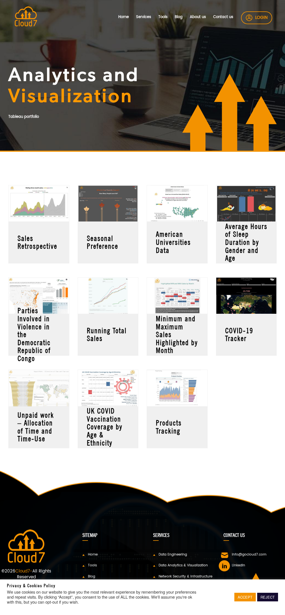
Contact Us (234, 535)
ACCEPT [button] (245, 597)
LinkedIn (238, 565)
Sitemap (89, 535)
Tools (163, 17)
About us (198, 17)
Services (143, 17)
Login (261, 17)
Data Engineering (173, 554)
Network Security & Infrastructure (185, 576)
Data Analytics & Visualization (183, 565)
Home (123, 17)
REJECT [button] (268, 597)
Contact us (223, 17)
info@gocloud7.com (249, 554)
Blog (179, 17)
